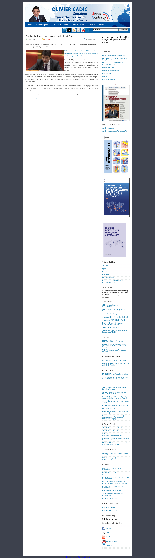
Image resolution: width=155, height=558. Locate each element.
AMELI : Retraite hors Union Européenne (115, 431)
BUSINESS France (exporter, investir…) (115, 374)
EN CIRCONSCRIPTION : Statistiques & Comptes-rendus (115, 59)
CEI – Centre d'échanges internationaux (115, 360)
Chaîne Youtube (111, 541)
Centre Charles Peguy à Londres (113, 314)
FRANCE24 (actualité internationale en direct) (115, 473)
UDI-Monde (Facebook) (110, 498)
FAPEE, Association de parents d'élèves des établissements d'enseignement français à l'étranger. (115, 407)
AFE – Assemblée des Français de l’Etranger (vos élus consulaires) (113, 310)
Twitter (108, 533)
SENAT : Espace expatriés (111, 327)
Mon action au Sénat (109, 79)
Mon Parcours (107, 73)
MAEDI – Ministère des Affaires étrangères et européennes (112, 323)
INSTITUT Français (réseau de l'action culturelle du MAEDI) (114, 458)
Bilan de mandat (63, 25)
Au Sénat (47, 39)
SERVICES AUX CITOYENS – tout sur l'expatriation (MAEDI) (114, 331)
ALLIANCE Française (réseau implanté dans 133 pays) (115, 454)
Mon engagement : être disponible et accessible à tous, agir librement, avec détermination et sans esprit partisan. (116, 41)
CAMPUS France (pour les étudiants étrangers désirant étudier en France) (114, 397)
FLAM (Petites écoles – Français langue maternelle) (115, 412)
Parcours (92, 25)
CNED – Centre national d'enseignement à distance (115, 401)
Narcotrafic (105, 275)
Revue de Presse (78, 25)
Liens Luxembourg (108, 507)
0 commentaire (90, 39)
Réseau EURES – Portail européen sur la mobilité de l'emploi (116, 364)
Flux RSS (109, 537)
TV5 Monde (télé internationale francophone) (112, 494)
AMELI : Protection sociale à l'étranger (114, 428)
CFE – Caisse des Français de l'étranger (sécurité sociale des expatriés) (115, 434)
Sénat (53, 25)
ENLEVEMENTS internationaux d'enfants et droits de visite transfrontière (115, 443)
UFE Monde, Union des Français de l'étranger (114, 350)
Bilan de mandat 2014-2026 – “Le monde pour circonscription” (115, 63)
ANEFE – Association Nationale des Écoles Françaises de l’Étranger (114, 392)
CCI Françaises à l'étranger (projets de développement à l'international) (115, 377)
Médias (104, 272)
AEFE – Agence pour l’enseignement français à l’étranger (114, 388)
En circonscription (41, 25)
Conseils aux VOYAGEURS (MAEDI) (114, 320)
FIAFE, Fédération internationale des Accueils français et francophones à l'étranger (114, 345)
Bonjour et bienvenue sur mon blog (113, 55)
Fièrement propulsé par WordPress (77, 557)
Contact (101, 25)
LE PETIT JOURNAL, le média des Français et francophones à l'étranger (114, 482)
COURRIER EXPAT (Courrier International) (111, 469)
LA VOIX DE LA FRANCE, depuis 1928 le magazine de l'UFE (115, 478)
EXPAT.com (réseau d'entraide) (112, 341)
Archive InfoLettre (108, 128)
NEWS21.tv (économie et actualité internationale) (113, 487)
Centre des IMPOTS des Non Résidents (115, 317)
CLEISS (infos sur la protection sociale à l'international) (115, 439)
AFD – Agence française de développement (111, 305)
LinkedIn (109, 545)
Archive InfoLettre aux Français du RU (114, 131)
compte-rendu (33, 99)
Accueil (29, 25)
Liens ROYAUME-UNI (109, 510)
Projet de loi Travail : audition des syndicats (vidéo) (48, 36)
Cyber (104, 269)
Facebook (109, 528)
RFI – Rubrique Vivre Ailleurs (111, 491)
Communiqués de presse (110, 70)
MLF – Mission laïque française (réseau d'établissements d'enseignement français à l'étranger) (115, 417)
